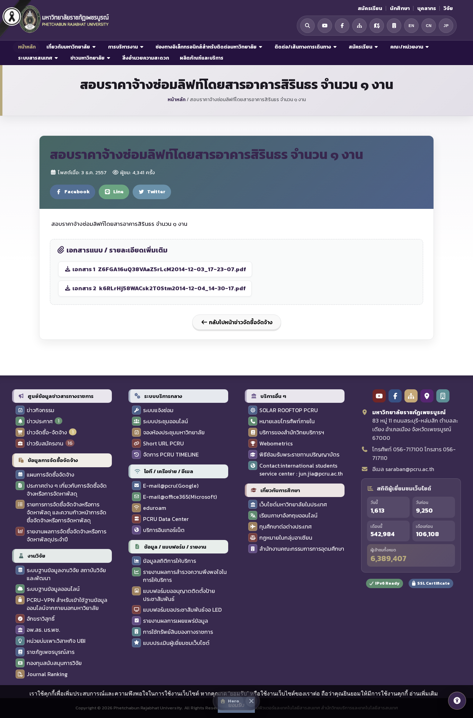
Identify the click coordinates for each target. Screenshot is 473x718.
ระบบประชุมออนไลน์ (165, 421)
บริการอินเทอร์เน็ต (164, 530)
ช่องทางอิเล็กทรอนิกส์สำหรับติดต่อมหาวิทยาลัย (206, 47)
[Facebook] (342, 25)
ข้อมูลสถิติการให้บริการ (169, 561)
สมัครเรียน (370, 8)
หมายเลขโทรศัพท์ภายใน (287, 421)
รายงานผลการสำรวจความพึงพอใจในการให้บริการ (185, 576)
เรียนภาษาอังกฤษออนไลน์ (288, 516)
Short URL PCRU (163, 443)
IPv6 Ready (387, 583)
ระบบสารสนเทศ (35, 58)
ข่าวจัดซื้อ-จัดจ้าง (47, 432)
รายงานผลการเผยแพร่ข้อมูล (175, 621)
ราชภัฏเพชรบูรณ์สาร (50, 652)
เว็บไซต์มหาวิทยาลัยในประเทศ (293, 504)
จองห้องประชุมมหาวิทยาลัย (174, 432)
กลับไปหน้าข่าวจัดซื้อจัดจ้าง (240, 322)
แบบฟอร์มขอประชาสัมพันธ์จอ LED (182, 610)
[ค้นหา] (307, 25)
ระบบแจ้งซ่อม (158, 410)
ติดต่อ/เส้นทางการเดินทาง (303, 47)
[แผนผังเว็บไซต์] (359, 25)
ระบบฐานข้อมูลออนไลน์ (53, 589)
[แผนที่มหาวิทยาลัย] (427, 395)
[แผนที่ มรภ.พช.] (376, 25)
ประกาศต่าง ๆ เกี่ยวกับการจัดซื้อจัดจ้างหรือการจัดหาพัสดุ (67, 490)
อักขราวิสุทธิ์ (41, 619)
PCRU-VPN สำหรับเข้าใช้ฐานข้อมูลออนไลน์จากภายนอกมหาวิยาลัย (67, 604)
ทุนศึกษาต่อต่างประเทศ (285, 527)
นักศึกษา (400, 8)
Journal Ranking (47, 674)
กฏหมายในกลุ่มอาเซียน (285, 538)
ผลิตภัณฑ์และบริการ (201, 58)
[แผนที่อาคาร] (394, 25)
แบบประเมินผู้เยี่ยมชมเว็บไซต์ (176, 643)
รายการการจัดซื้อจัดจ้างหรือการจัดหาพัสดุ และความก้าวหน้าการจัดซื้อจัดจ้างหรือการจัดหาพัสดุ (66, 512)
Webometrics (276, 443)
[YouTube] (325, 25)
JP (446, 26)
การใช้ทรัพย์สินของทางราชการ (178, 632)
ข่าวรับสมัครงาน (45, 443)
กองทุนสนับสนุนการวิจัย (54, 663)
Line (118, 191)
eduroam (154, 508)
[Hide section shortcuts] (251, 701)
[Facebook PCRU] (395, 395)
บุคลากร (426, 8)
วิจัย (448, 8)
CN (429, 26)
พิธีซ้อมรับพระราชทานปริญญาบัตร (299, 455)
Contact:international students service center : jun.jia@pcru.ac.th (301, 470)
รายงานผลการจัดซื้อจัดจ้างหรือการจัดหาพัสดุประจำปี (66, 535)
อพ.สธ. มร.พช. (43, 630)
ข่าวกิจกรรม (40, 410)
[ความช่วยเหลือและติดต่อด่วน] (457, 701)
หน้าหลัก (26, 47)
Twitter (156, 191)
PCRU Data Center (166, 519)
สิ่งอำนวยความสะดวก (145, 58)
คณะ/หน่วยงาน (406, 47)
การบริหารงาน (123, 47)
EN (411, 26)
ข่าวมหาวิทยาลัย (87, 58)
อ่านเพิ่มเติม (423, 693)
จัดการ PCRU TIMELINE (171, 455)
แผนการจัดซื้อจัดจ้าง (50, 475)
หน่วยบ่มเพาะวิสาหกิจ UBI (56, 641)
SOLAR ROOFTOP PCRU (288, 410)
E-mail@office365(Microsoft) (180, 497)
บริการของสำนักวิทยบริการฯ (291, 432)
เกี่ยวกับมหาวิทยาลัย (68, 47)
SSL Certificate (433, 583)
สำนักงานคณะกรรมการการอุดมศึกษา (301, 549)
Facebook (77, 191)
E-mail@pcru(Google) (170, 486)
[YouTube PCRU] (379, 395)
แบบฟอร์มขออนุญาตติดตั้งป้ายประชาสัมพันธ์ (179, 595)
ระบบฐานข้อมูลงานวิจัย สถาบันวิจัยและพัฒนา (66, 574)
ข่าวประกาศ (40, 421)
